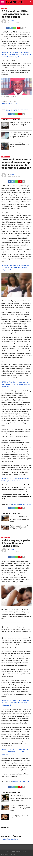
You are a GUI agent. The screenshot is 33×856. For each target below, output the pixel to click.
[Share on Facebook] (7, 27)
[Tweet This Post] (11, 27)
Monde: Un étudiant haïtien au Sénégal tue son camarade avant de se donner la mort (20, 124)
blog (8, 851)
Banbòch (15, 504)
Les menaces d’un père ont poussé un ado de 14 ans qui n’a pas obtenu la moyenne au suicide (20, 135)
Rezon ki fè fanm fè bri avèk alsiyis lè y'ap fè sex (19, 816)
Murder (15, 109)
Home (24, 851)
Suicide (14, 110)
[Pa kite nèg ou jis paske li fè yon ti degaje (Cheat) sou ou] (5, 527)
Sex (2, 783)
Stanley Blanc (23, 109)
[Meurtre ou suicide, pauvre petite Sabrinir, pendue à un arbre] (5, 146)
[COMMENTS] (25, 27)
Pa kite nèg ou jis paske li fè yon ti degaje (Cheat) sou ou (20, 527)
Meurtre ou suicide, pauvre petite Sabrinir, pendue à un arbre (19, 144)
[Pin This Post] (18, 27)
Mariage (28, 504)
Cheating (22, 504)
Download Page (16, 851)
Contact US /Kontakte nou (10, 839)
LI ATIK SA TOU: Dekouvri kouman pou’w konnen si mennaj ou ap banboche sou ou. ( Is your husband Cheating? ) (16, 54)
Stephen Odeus (6, 110)
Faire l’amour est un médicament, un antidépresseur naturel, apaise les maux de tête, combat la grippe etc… (20, 797)
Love (27, 781)
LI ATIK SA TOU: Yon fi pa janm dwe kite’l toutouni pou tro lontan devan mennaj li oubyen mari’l (15, 267)
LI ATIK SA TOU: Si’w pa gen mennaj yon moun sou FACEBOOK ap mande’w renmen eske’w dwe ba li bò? (15, 384)
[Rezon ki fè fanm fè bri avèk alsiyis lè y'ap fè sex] (5, 817)
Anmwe (12, 20)
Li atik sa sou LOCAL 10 (9, 103)
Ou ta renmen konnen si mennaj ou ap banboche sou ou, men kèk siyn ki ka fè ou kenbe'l (20, 518)
